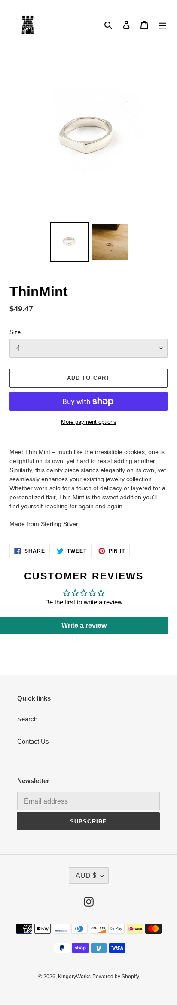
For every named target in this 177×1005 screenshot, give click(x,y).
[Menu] (162, 25)
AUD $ (86, 875)
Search (27, 719)
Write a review (84, 625)
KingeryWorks (74, 977)
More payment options (88, 422)
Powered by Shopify (115, 977)
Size (15, 332)
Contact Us (33, 741)
